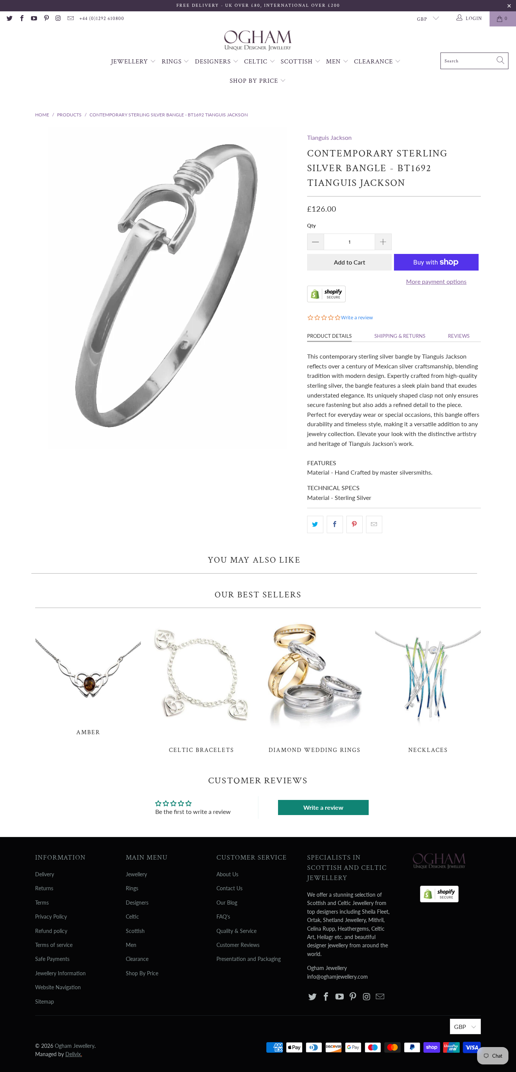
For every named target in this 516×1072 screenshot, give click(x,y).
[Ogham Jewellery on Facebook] (21, 19)
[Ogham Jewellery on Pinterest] (45, 19)
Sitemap (44, 1001)
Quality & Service (236, 931)
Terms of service (54, 945)
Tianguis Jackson (329, 137)
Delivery (44, 874)
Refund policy (51, 931)
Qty (311, 226)
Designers (214, 61)
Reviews (459, 336)
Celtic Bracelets (201, 685)
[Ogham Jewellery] (258, 41)
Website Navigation (58, 987)
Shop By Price (255, 81)
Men (334, 61)
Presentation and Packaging (248, 959)
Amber (88, 676)
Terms (42, 902)
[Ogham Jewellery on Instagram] (58, 19)
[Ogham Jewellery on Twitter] (9, 19)
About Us (227, 874)
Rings (173, 61)
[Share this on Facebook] (335, 524)
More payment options (436, 281)
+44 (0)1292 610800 (101, 18)
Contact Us (229, 888)
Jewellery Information (60, 973)
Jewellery (130, 61)
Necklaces (428, 685)
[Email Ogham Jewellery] (70, 19)
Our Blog (226, 902)
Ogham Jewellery (74, 1046)
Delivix (73, 1054)
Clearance (374, 61)
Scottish (298, 61)
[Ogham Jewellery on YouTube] (33, 19)
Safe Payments (52, 959)
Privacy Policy (51, 916)
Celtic (256, 61)
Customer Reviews (238, 945)
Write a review (323, 807)
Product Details (329, 336)
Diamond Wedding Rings (315, 685)
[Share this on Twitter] (315, 524)
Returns (44, 888)
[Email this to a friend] (374, 524)
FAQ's (223, 916)
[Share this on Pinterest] (354, 524)
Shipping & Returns (399, 336)
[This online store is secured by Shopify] (326, 299)
